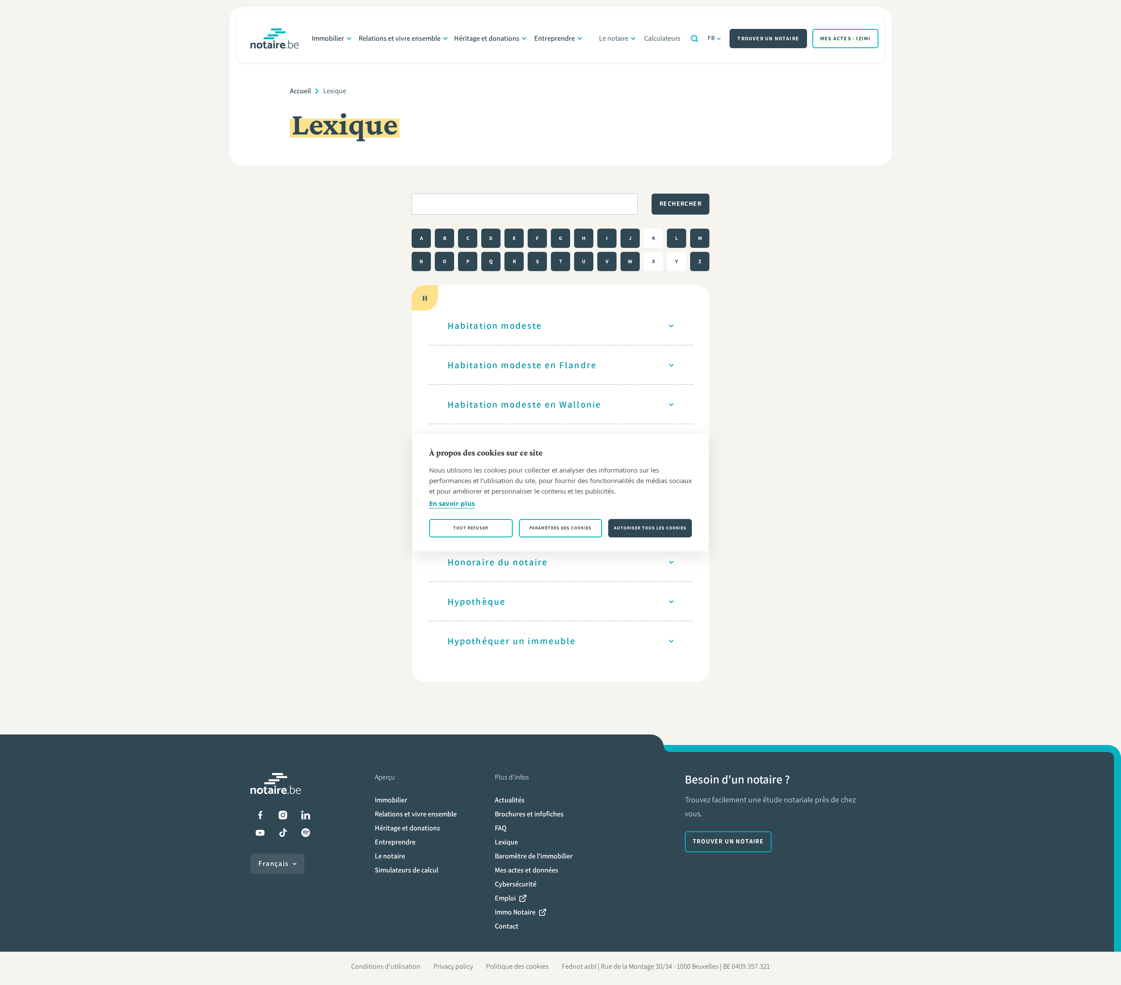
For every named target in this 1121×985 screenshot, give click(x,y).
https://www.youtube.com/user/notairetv (260, 833)
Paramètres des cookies (560, 528)
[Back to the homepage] (274, 38)
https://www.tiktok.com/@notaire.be (283, 833)
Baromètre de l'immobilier (534, 856)
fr (712, 38)
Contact (506, 926)
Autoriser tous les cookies (650, 528)
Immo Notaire (515, 912)
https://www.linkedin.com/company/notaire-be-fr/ (306, 815)
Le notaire (613, 38)
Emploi (505, 898)
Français (273, 863)
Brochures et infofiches (529, 814)
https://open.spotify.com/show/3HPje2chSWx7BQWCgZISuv (306, 833)
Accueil (300, 91)
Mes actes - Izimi (845, 38)
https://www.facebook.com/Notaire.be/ (260, 815)
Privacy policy (453, 966)
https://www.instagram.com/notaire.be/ (283, 815)
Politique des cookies (517, 966)
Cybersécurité (515, 884)
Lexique (506, 842)
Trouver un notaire (768, 38)
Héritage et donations (486, 38)
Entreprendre (554, 38)
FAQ (501, 828)
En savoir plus (452, 503)
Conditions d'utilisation (385, 966)
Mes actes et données (526, 870)
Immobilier (328, 38)
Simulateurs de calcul (406, 870)
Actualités (510, 800)
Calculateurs (662, 38)
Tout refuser (470, 528)
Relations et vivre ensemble (400, 38)
